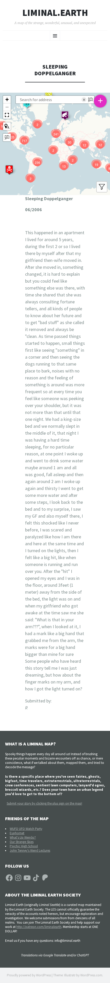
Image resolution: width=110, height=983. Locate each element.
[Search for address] (7, 137)
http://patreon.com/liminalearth (38, 927)
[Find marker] (7, 126)
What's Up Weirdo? (23, 837)
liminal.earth (55, 13)
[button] (9, 170)
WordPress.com (91, 975)
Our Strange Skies (22, 842)
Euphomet (17, 833)
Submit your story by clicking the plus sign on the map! (44, 803)
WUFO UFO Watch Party (26, 829)
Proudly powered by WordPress (29, 975)
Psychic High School (24, 846)
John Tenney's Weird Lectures (30, 850)
